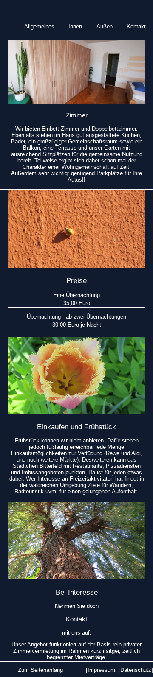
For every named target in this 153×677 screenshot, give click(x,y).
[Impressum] (101, 670)
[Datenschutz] (136, 670)
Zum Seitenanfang (40, 670)
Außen (104, 26)
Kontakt (136, 26)
